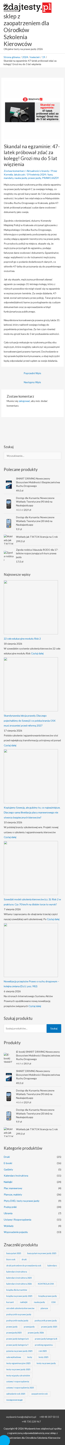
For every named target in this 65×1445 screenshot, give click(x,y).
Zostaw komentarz (14, 170)
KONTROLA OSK (46, 1284)
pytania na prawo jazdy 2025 (19, 1351)
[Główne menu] (57, 26)
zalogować (24, 400)
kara (50, 174)
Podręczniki (10, 1206)
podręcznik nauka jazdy (17, 1320)
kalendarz (52, 1265)
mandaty (8, 177)
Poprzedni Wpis (32, 373)
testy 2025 (43, 1357)
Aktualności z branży (38, 170)
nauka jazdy (20, 177)
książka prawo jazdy (47, 1296)
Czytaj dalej (37, 653)
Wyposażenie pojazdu (16, 1231)
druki (24, 1259)
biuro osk (10, 1259)
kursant (10, 1302)
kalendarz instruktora (16, 1271)
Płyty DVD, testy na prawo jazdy (21, 1200)
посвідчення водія (14, 1400)
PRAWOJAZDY (50, 177)
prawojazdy (29, 1326)
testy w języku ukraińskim (18, 1375)
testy (29, 1357)
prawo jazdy (34, 177)
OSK (53, 1302)
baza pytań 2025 (13, 1253)
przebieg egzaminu (44, 1345)
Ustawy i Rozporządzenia (17, 1219)
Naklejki (8, 1181)
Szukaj (53, 1028)
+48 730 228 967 (31, 1421)
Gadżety (8, 1169)
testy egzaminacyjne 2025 (18, 1363)
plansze (44, 1308)
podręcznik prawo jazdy (46, 1320)
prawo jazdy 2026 (36, 1332)
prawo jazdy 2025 (49, 1326)
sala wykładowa (13, 1357)
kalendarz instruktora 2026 (19, 1284)
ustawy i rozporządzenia (17, 1381)
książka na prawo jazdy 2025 (19, 1296)
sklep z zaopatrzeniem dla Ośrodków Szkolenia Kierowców (26, 30)
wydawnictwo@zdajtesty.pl (21, 1416)
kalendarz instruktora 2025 (19, 1278)
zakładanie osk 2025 (15, 1394)
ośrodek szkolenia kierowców (20, 1308)
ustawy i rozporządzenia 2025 (20, 1387)
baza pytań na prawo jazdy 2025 (41, 1253)
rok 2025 (43, 1351)
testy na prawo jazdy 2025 (18, 1369)
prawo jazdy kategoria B (46, 1339)
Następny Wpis (32, 382)
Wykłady (9, 1225)
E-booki (8, 1163)
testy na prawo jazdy (46, 1363)
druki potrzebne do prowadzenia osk (23, 1265)
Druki (7, 1156)
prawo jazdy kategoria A (17, 1339)
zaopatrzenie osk (39, 1394)
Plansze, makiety (13, 1194)
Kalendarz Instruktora (16, 1175)
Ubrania (8, 1213)
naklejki (23, 1302)
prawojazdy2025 (13, 1332)
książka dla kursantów (16, 1290)
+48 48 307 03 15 (49, 1416)
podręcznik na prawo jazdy (18, 1314)
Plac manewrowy (13, 1188)
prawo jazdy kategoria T (17, 1345)
